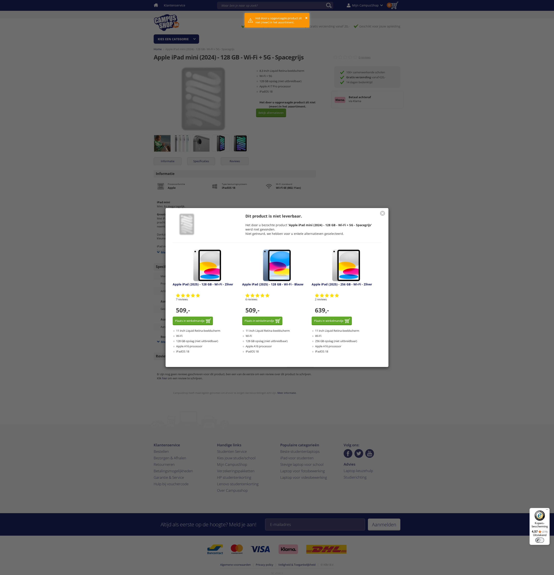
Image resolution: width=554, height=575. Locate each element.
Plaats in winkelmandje (190, 321)
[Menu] (547, 510)
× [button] (306, 18)
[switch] (539, 540)
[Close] (382, 213)
